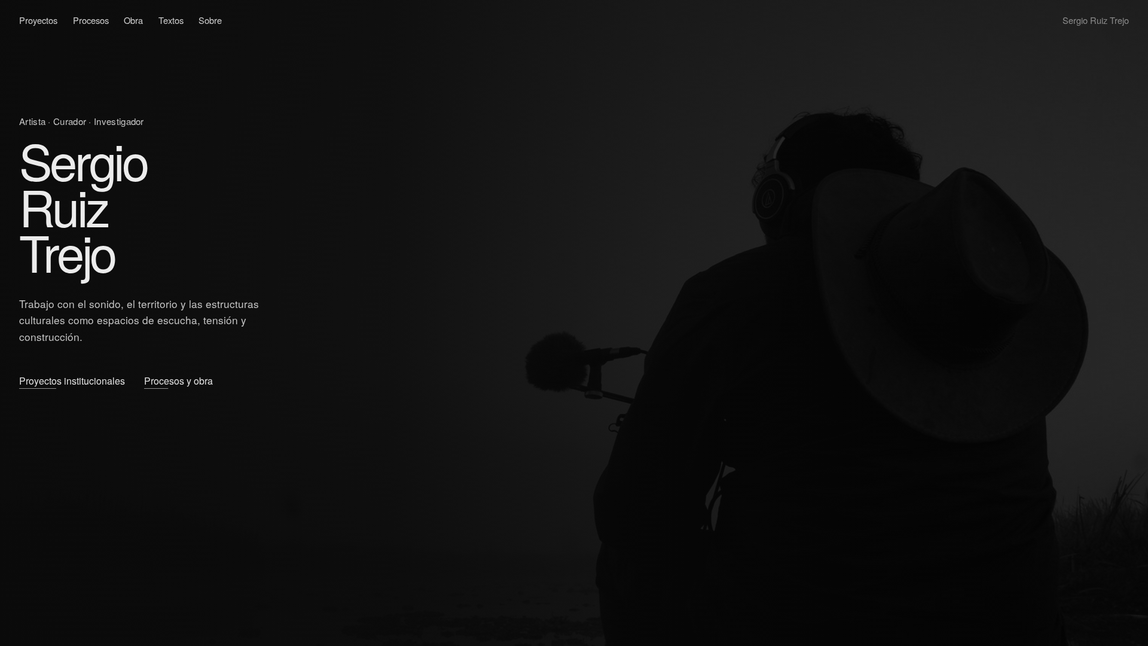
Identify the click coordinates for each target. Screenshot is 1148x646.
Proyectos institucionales (72, 381)
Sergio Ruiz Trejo (1095, 20)
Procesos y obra (178, 381)
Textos (171, 20)
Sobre (210, 20)
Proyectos (38, 20)
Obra (133, 20)
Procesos (91, 20)
